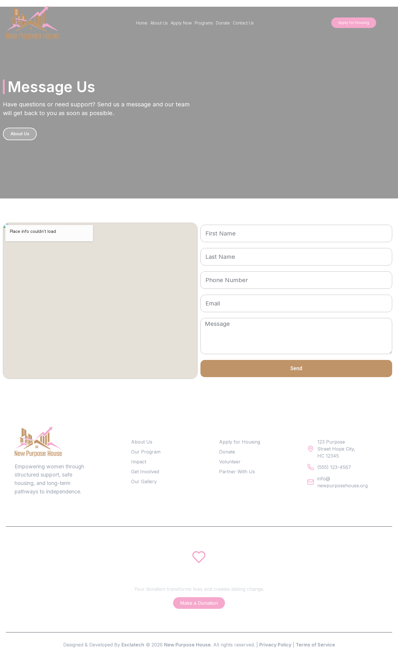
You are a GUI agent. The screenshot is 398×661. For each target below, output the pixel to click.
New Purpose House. (188, 645)
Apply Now (181, 22)
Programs (204, 22)
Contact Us (243, 22)
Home (141, 22)
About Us (159, 22)
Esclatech (132, 645)
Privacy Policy (275, 645)
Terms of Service (315, 645)
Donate (223, 22)
